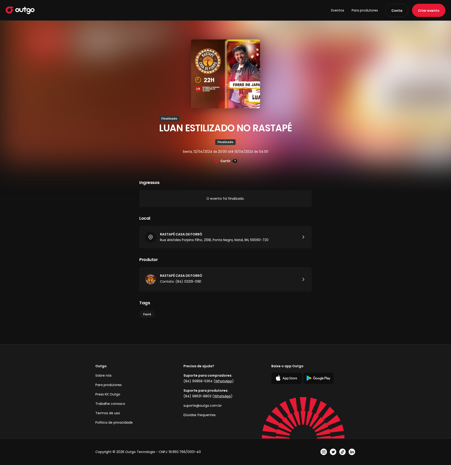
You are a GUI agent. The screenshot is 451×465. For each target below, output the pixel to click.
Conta (396, 10)
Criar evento (428, 10)
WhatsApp (223, 381)
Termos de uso (107, 413)
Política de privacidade (114, 422)
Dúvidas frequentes (199, 415)
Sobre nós (103, 375)
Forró (147, 314)
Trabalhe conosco (110, 403)
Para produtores (365, 10)
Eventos (337, 10)
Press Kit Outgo (107, 394)
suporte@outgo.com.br (202, 405)
